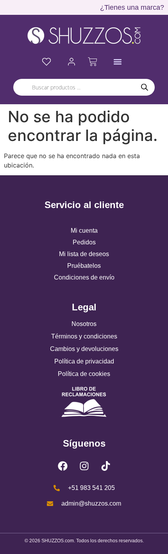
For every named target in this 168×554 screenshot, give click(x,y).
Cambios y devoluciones (84, 349)
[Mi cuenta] (71, 61)
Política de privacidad (84, 361)
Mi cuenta (84, 230)
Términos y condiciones (84, 336)
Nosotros (84, 324)
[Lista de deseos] (46, 61)
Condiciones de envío (84, 277)
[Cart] (92, 61)
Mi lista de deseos (84, 254)
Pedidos (84, 242)
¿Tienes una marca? (132, 7)
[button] (117, 61)
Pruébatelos (84, 265)
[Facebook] (62, 466)
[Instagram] (84, 466)
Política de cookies (84, 374)
